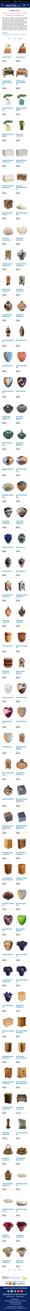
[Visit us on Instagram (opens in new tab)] (15, 1291)
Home (10, 34)
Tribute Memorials (10, 1296)
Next (15, 38)
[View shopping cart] (24, 5)
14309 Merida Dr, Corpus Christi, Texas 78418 (15, 1300)
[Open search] (3, 5)
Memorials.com (15, 1299)
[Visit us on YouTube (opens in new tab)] (21, 1291)
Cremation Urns (16, 34)
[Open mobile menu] (27, 5)
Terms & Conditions (11, 1306)
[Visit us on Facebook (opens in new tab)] (8, 1291)
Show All (19, 38)
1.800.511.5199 (17, 1304)
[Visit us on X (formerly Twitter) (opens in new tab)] (11, 1291)
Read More (4, 32)
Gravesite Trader (20, 1296)
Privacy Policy (20, 1306)
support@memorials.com (15, 1302)
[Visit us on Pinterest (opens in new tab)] (18, 1291)
